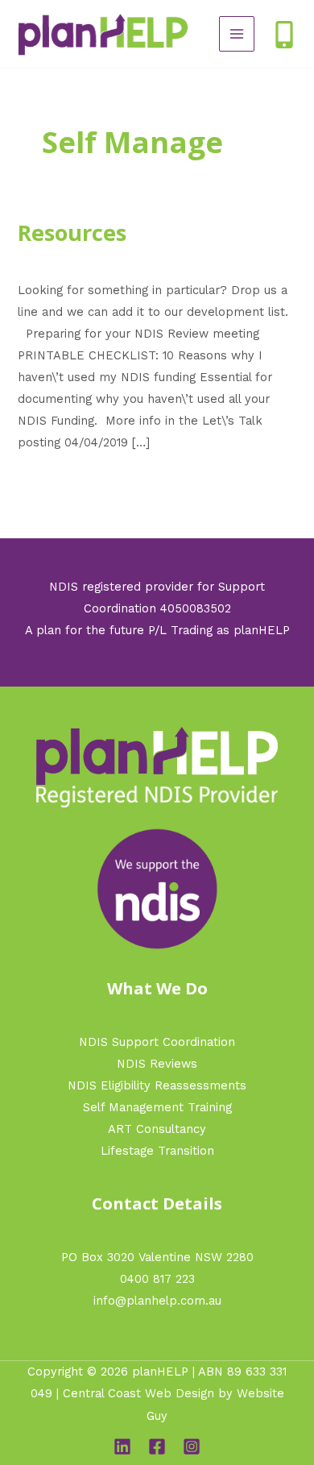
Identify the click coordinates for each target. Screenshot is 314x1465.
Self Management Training (157, 1107)
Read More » (54, 480)
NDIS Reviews (157, 1063)
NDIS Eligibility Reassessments (157, 1085)
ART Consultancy (157, 1129)
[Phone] (284, 34)
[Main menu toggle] (236, 34)
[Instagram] (191, 1446)
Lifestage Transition (157, 1150)
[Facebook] (157, 1446)
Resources (72, 232)
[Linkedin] (122, 1446)
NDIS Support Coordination (157, 1042)
